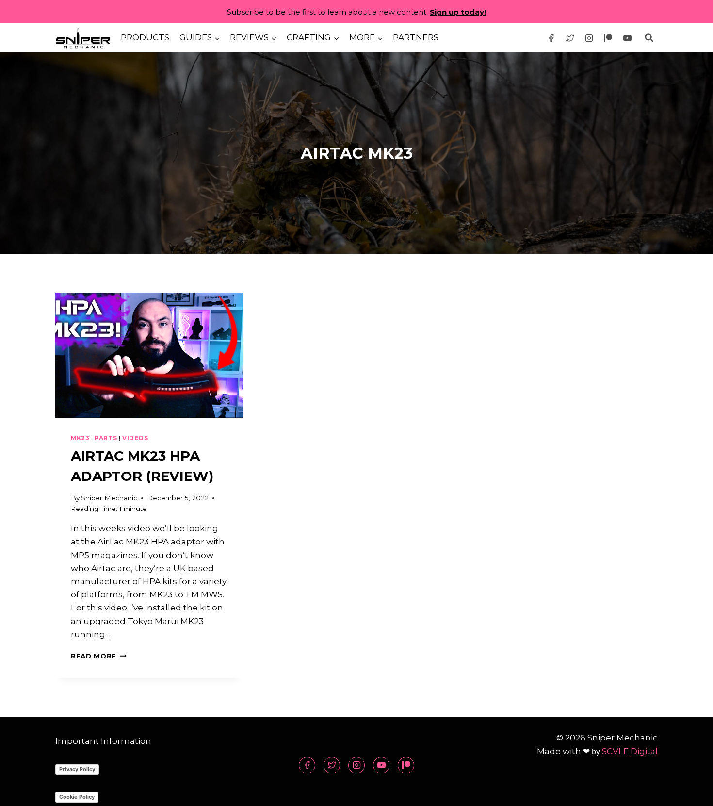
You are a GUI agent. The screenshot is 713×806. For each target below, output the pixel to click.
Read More (99, 656)
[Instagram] (589, 38)
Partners (415, 37)
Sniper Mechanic (109, 498)
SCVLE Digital (630, 751)
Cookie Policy (77, 796)
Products (145, 37)
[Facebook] (551, 38)
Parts (106, 438)
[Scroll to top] (688, 791)
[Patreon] (608, 38)
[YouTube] (627, 38)
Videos (135, 438)
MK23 (80, 438)
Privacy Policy (77, 769)
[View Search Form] (649, 38)
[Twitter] (570, 38)
